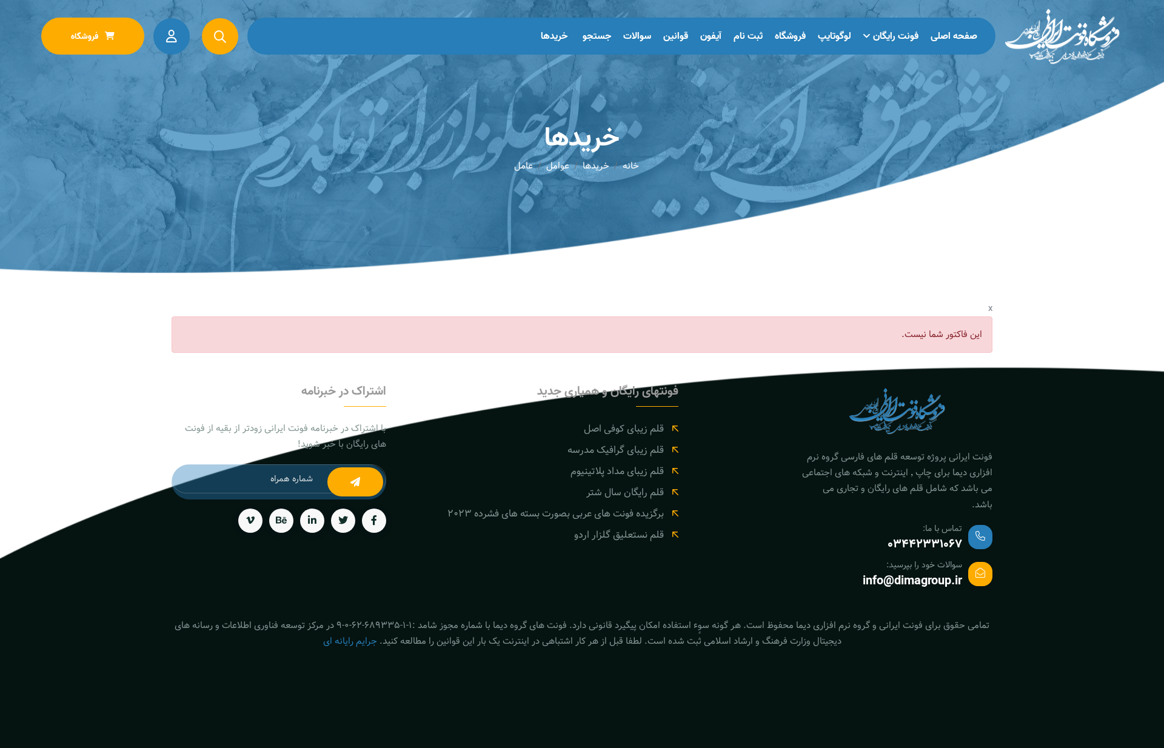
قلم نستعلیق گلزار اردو (619, 535)
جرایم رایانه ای (350, 641)
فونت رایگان (895, 36)
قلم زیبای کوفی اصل (624, 428)
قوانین (675, 36)
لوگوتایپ (834, 36)
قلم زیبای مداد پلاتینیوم (617, 471)
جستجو (597, 36)
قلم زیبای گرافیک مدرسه (615, 450)
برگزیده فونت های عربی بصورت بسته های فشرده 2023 (555, 513)
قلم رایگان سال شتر (625, 492)
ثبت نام (748, 36)
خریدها (554, 36)
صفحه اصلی (954, 36)
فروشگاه (790, 36)
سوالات (637, 36)
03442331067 (925, 544)
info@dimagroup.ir (912, 581)
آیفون (710, 36)
